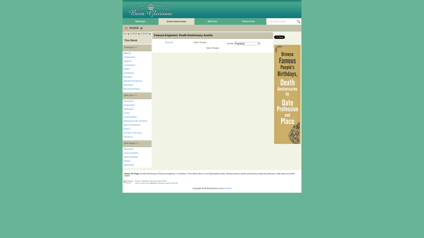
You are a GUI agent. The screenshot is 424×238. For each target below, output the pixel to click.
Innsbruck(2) (129, 105)
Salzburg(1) (128, 109)
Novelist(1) (128, 85)
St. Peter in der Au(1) (132, 133)
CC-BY (164, 181)
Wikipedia (153, 183)
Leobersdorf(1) (130, 117)
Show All (169, 42)
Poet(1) (126, 69)
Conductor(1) (129, 65)
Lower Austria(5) (130, 153)
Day (125, 33)
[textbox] (281, 21)
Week (134, 33)
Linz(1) (126, 113)
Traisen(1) (128, 137)
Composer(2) (129, 57)
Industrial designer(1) (133, 81)
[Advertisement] (240, 9)
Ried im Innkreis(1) (131, 125)
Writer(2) (127, 53)
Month (145, 33)
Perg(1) (126, 129)
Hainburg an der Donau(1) (135, 121)
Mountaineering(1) (131, 89)
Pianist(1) (127, 77)
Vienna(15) (128, 101)
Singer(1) (127, 61)
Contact (228, 188)
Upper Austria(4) (130, 157)
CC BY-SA (174, 183)
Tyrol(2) (126, 161)
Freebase (145, 181)
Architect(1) (128, 73)
